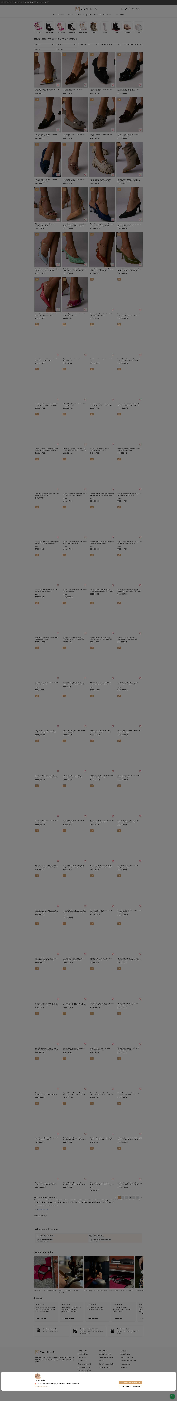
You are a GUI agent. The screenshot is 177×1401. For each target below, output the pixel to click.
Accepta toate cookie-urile (130, 1382)
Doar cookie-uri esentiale (131, 1386)
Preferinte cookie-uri (42, 1386)
